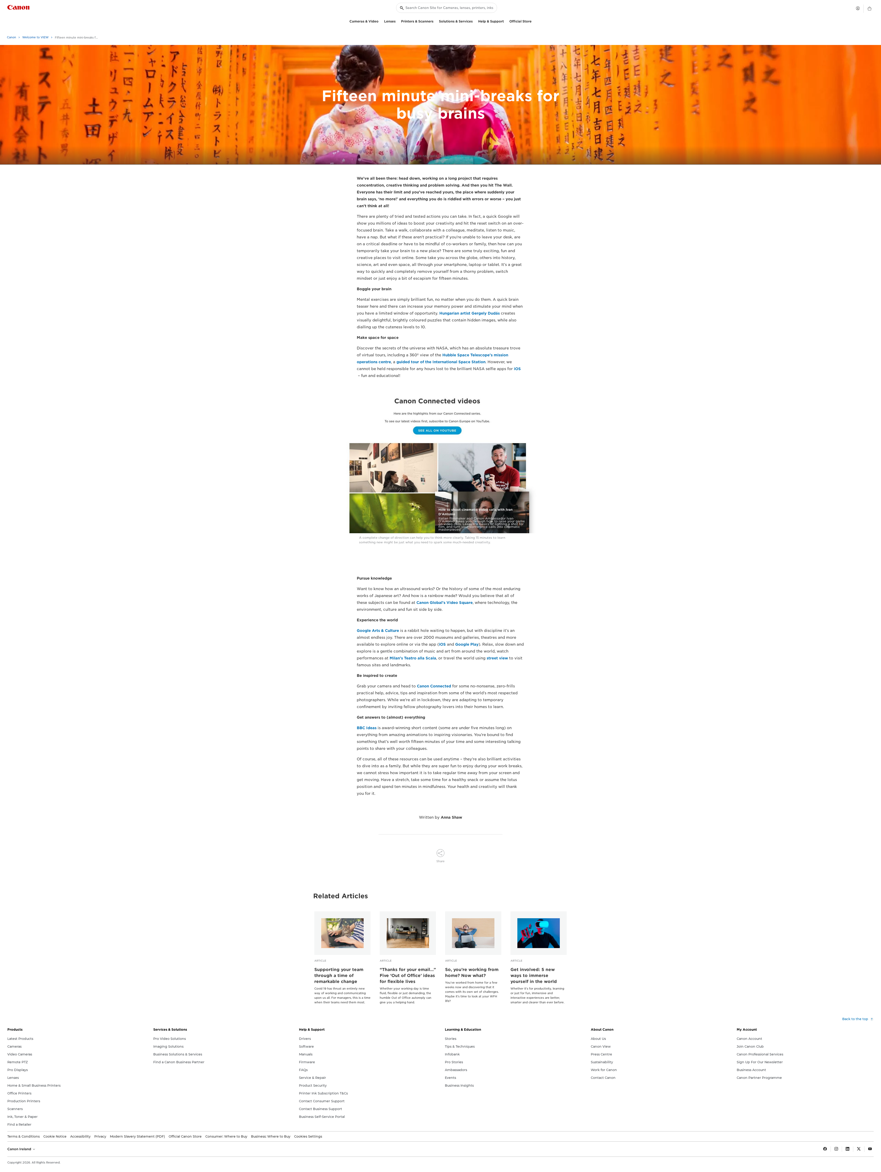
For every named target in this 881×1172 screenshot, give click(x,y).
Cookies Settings (308, 1136)
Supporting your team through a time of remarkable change (338, 975)
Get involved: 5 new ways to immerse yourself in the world (533, 975)
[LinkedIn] (847, 1149)
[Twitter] (858, 1149)
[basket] (869, 9)
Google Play (467, 644)
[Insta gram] (836, 1149)
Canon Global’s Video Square (444, 602)
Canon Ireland (19, 1149)
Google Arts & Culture (378, 630)
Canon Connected (434, 686)
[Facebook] (825, 1149)
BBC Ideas (366, 728)
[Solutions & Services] (474, 20)
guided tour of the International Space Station (440, 362)
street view (497, 658)
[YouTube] (870, 1149)
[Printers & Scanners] (435, 20)
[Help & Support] (505, 20)
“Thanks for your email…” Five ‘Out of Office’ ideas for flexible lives (408, 975)
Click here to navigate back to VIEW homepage (441, 156)
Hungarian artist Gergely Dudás (469, 313)
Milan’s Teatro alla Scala (413, 658)
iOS (517, 369)
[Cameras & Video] (380, 20)
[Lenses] (397, 20)
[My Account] (857, 8)
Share (440, 861)
